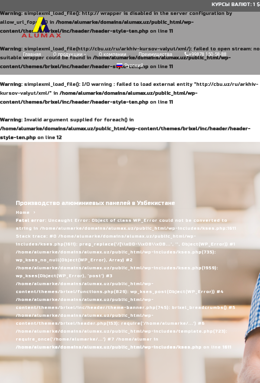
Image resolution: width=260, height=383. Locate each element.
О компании (112, 54)
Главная (32, 54)
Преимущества (155, 54)
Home (23, 212)
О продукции (67, 54)
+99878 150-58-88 (207, 54)
